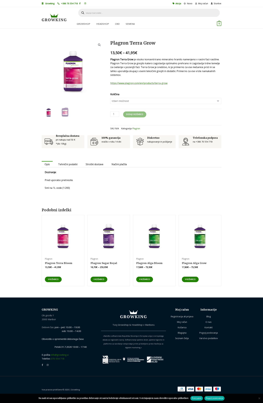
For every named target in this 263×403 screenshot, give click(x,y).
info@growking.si (60, 354)
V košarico (53, 279)
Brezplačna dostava (67, 135)
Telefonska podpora (205, 137)
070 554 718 (57, 358)
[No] (259, 398)
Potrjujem (196, 398)
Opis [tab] (47, 164)
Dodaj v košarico (134, 114)
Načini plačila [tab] (119, 164)
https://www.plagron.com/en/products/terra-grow (138, 83)
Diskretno (153, 137)
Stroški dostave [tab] (94, 164)
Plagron (136, 128)
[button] (99, 45)
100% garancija (111, 137)
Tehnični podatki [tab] (67, 164)
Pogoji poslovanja (214, 398)
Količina (114, 94)
